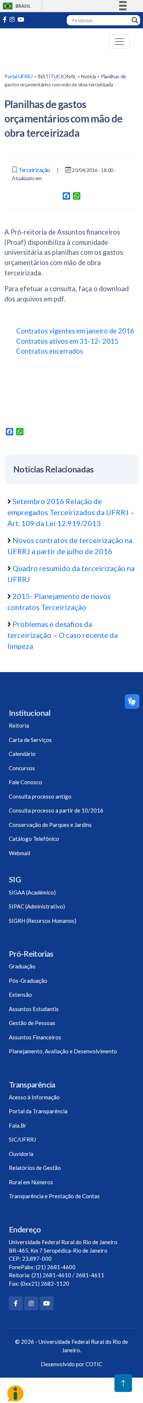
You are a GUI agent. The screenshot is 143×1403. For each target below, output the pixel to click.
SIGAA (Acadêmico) (32, 892)
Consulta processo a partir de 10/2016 (56, 810)
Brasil (15, 6)
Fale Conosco (25, 782)
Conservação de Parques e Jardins (50, 824)
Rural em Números (31, 1182)
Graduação (22, 966)
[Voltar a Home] (34, 41)
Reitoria (19, 725)
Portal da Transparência (38, 1111)
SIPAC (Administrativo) (37, 906)
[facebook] (5, 19)
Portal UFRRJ (18, 76)
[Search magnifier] (135, 20)
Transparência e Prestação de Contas (54, 1196)
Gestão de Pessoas (32, 1023)
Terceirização (34, 169)
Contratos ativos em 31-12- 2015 (67, 341)
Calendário (22, 753)
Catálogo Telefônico (34, 838)
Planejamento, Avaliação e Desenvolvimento (63, 1051)
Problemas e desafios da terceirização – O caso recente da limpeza (62, 635)
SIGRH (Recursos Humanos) (42, 920)
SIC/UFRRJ (22, 1139)
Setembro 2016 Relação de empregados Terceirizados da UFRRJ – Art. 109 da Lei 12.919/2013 (71, 512)
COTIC (93, 1364)
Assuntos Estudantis (34, 1009)
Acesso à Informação (34, 1097)
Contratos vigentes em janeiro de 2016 (75, 331)
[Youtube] (21, 19)
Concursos (22, 768)
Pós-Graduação (28, 980)
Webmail (19, 853)
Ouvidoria (21, 1153)
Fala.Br (17, 1125)
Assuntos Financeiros (35, 1037)
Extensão (20, 994)
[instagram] (12, 19)
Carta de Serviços (30, 739)
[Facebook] (16, 1303)
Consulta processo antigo (40, 796)
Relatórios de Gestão (35, 1167)
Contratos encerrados (49, 351)
